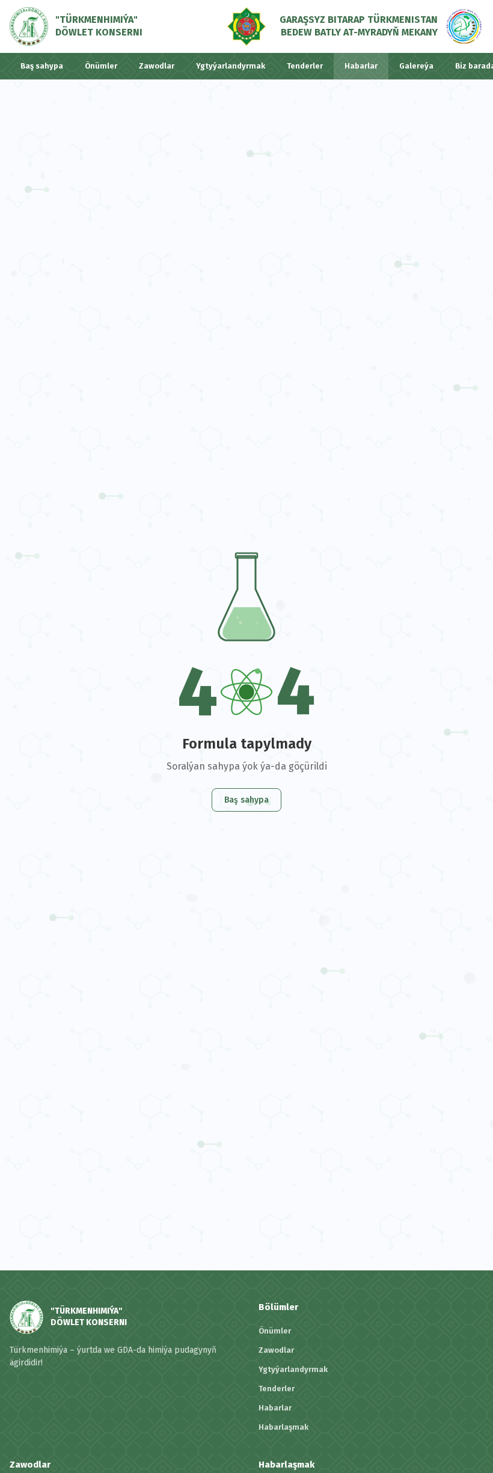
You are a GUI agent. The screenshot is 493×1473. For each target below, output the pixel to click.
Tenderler (305, 65)
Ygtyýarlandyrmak (230, 65)
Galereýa (416, 65)
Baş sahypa (41, 65)
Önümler (101, 65)
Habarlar (361, 65)
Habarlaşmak (283, 1427)
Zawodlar (156, 65)
